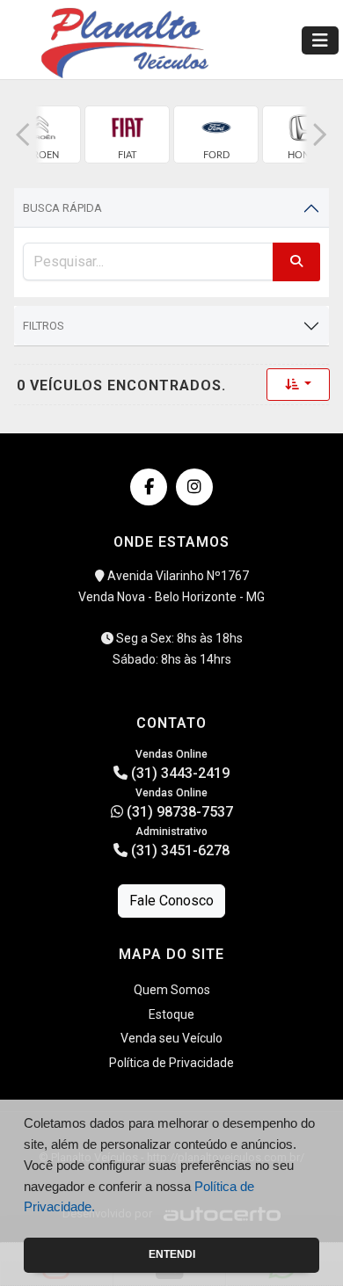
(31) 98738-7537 (178, 811)
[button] (23, 134)
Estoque (171, 1014)
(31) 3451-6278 (179, 850)
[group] (127, 134)
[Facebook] (148, 487)
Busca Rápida (62, 207)
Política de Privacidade (171, 1063)
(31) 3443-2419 (179, 773)
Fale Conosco (171, 900)
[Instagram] (194, 487)
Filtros (43, 325)
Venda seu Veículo (171, 1038)
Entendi (172, 1254)
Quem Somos (172, 990)
